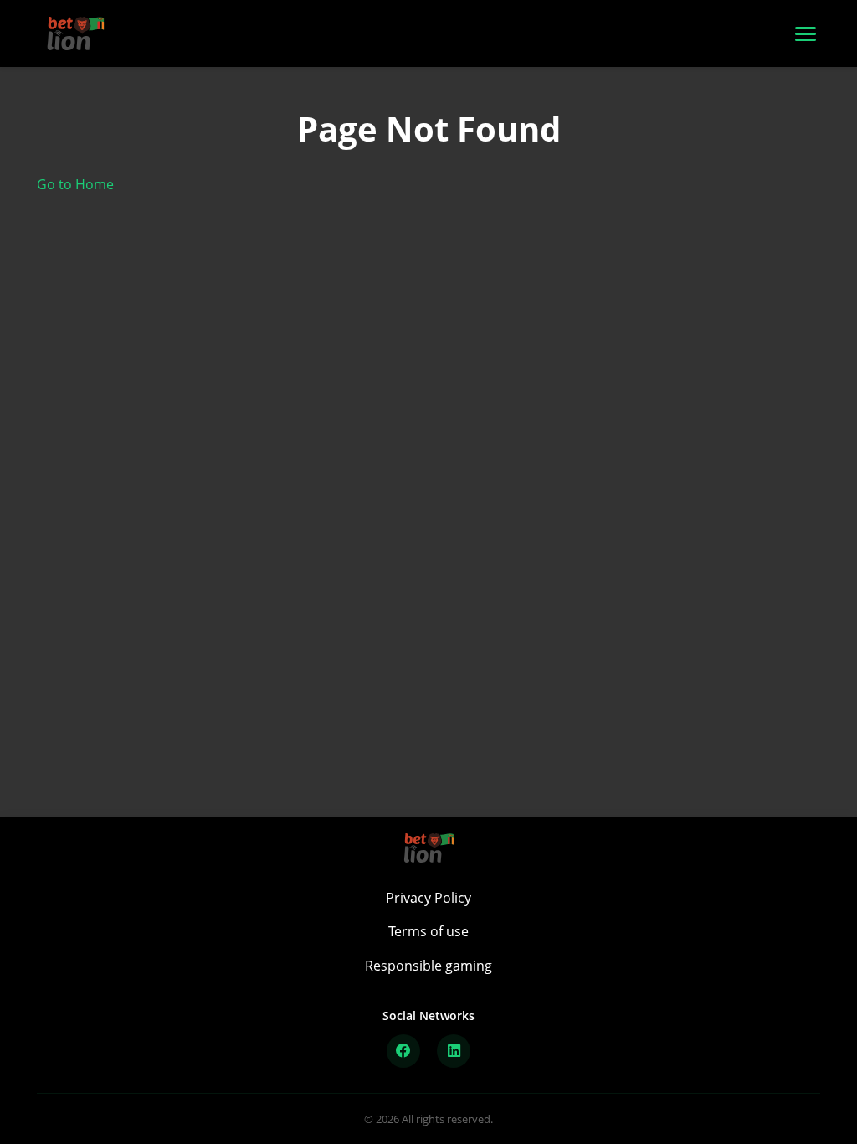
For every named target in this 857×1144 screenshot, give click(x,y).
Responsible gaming (428, 965)
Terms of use (428, 931)
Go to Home (75, 184)
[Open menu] (805, 34)
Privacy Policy (428, 898)
